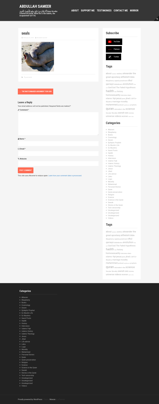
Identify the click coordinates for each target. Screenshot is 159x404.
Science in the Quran (115, 200)
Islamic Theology (114, 166)
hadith (110, 91)
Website (23, 159)
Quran (110, 189)
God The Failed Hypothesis (124, 87)
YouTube (117, 42)
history (120, 91)
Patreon (117, 49)
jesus (119, 98)
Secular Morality (111, 113)
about (109, 73)
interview (124, 95)
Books (110, 135)
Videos (110, 218)
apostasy (115, 77)
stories (131, 113)
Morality (111, 182)
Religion (111, 195)
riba (124, 109)
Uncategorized (113, 210)
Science (111, 197)
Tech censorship (114, 208)
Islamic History (113, 163)
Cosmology (112, 137)
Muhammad (112, 184)
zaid (129, 116)
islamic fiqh (111, 98)
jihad (128, 98)
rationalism (118, 109)
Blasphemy (110, 81)
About (75, 10)
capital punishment (121, 81)
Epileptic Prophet (114, 143)
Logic (110, 179)
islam (129, 95)
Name (22, 139)
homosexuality (113, 95)
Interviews (112, 158)
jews (123, 99)
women (125, 116)
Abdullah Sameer (35, 6)
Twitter (116, 57)
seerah (121, 112)
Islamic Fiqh (112, 161)
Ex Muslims (112, 148)
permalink (29, 77)
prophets (133, 105)
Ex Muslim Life (113, 145)
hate (115, 91)
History (110, 156)
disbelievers (118, 84)
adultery (119, 74)
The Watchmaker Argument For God (35, 91)
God (110, 87)
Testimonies (104, 10)
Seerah (110, 202)
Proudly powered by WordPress (30, 399)
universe (110, 116)
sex (126, 112)
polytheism (127, 105)
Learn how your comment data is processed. (65, 176)
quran (110, 108)
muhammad (111, 104)
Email (23, 149)
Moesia (52, 399)
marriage (116, 101)
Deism (110, 140)
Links (110, 176)
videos (118, 116)
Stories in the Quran (115, 205)
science (130, 108)
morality (124, 101)
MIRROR (134, 10)
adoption (114, 73)
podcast (121, 105)
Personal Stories (114, 187)
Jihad (110, 171)
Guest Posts (112, 150)
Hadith (110, 153)
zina (132, 116)
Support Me (88, 10)
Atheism (111, 130)
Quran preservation (115, 192)
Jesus (110, 169)
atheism (125, 76)
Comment (24, 110)
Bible (132, 77)
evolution (128, 84)
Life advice (112, 174)
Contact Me (121, 10)
